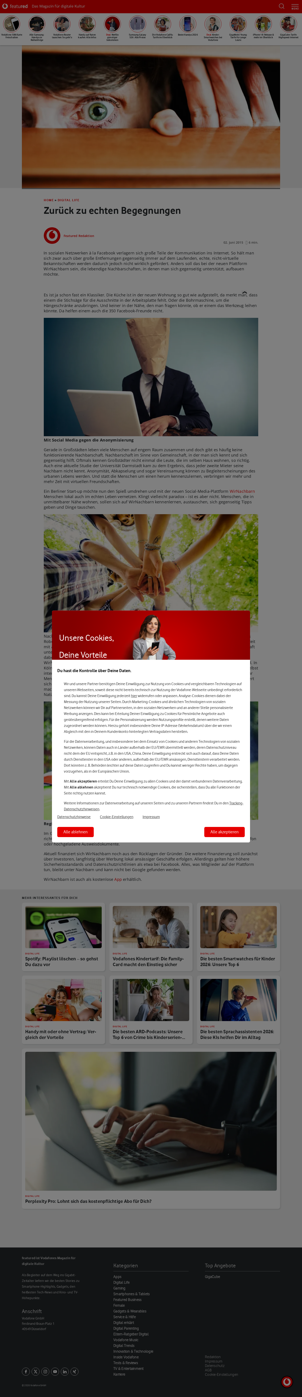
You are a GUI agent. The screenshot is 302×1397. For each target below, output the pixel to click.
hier (134, 696)
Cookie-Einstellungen (116, 817)
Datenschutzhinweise (74, 817)
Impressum (151, 817)
